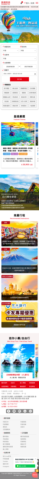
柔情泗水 (24, 105)
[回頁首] (37, 470)
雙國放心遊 (6, 97)
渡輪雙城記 (24, 88)
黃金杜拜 (24, 97)
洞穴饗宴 (6, 88)
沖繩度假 (6, 93)
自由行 (13, 383)
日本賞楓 (32, 88)
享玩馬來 (15, 97)
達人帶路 (23, 383)
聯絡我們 (23, 386)
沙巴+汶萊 (24, 101)
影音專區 (32, 386)
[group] (18, 145)
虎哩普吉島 (15, 101)
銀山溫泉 (15, 88)
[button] (2, 26)
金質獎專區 (5, 386)
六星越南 (32, 105)
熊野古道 (32, 97)
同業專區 (13, 386)
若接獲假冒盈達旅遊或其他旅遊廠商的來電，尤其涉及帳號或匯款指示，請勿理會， (19, 8)
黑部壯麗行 (6, 105)
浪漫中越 (32, 101)
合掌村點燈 (32, 93)
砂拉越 (7, 101)
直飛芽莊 (15, 93)
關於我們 (4, 383)
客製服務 (32, 383)
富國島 (24, 93)
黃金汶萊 (15, 105)
